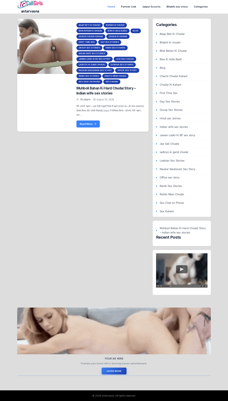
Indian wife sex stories (92, 53)
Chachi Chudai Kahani (91, 36)
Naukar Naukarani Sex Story (95, 70)
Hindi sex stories (115, 48)
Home (111, 6)
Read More (86, 123)
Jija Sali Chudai (125, 59)
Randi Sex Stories (89, 76)
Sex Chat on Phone (89, 81)
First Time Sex (87, 42)
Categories (201, 6)
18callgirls (85, 99)
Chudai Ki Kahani (118, 36)
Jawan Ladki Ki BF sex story (94, 59)
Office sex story (127, 70)
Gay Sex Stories (109, 42)
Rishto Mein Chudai (115, 76)
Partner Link (128, 6)
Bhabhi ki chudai (115, 25)
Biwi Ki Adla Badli (117, 31)
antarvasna (30, 11)
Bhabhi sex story (177, 6)
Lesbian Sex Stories (122, 64)
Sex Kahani (112, 81)
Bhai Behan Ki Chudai (90, 31)
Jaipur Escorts (151, 6)
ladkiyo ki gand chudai (92, 64)
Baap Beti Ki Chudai (89, 25)
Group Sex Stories (89, 48)
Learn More (114, 371)
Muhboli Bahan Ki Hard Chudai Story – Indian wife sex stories (183, 230)
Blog (136, 31)
